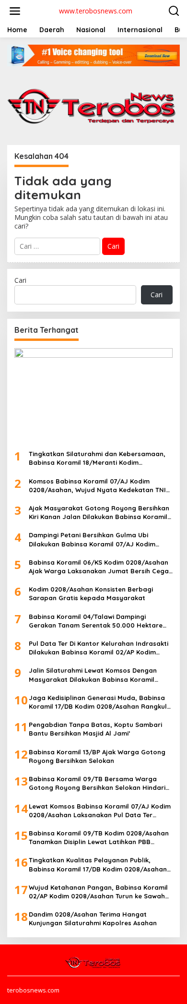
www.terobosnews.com (95, 10)
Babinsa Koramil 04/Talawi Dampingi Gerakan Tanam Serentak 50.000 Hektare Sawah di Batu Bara (96, 621)
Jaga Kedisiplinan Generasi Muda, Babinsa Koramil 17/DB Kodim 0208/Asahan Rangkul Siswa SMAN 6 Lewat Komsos (98, 702)
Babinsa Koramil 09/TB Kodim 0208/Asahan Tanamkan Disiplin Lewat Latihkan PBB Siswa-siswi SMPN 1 (99, 837)
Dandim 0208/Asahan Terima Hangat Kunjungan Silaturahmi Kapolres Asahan (93, 918)
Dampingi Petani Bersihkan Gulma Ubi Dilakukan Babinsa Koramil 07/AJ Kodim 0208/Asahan (92, 539)
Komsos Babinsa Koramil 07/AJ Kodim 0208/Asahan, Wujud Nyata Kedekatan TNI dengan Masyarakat (97, 485)
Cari (20, 280)
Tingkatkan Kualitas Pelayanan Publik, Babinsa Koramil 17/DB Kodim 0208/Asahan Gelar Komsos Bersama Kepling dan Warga (98, 864)
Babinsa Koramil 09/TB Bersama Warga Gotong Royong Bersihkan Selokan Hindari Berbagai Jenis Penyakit (97, 783)
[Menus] (15, 11)
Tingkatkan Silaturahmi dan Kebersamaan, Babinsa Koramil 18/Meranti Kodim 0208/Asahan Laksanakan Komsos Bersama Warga (99, 458)
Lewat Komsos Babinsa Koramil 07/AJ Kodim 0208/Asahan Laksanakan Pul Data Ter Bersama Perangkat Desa (100, 810)
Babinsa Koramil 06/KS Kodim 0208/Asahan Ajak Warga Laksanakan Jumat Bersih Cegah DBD (101, 566)
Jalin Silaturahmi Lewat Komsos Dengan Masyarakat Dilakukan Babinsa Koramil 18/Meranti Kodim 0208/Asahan (93, 674)
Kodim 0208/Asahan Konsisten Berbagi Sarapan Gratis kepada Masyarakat (91, 593)
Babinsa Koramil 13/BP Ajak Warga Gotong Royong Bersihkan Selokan (97, 756)
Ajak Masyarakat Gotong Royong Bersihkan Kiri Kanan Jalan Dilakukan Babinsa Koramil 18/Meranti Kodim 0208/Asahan (99, 512)
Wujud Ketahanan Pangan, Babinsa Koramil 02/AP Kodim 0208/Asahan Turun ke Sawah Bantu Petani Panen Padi (98, 891)
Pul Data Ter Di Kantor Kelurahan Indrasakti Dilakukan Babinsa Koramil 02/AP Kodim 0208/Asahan (98, 648)
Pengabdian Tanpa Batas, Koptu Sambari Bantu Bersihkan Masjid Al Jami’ (95, 729)
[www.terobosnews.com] (93, 961)
